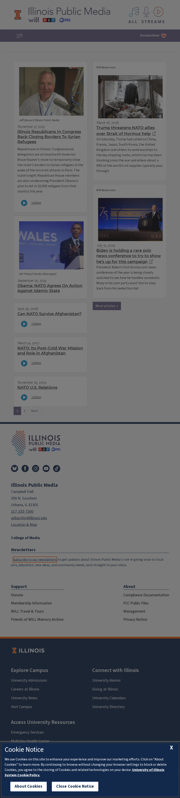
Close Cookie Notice (75, 786)
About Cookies (28, 786)
